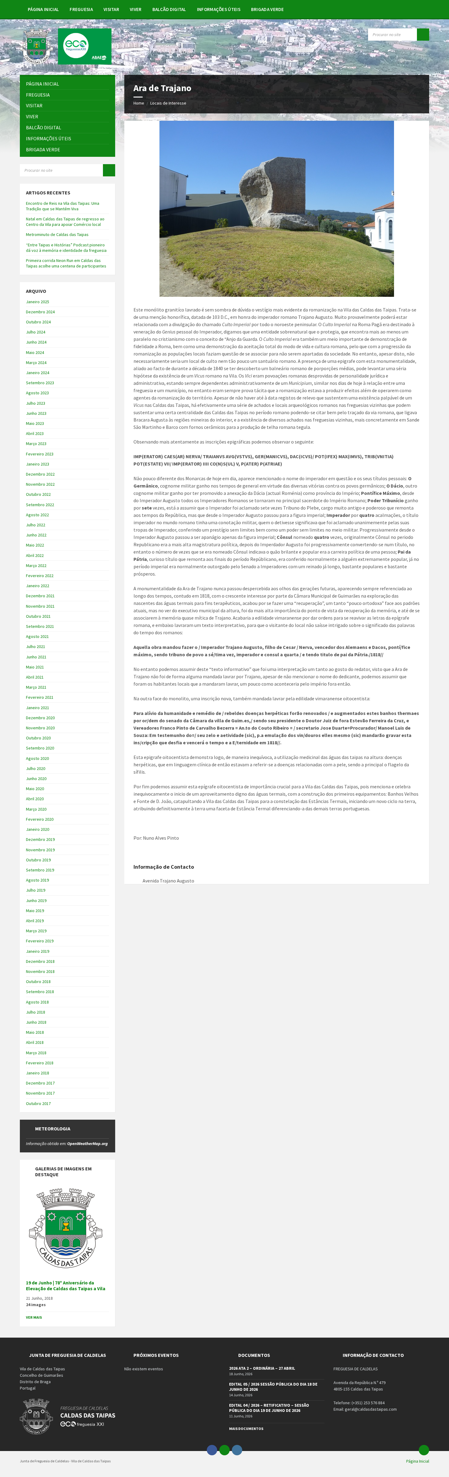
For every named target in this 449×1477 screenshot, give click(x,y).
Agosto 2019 (37, 880)
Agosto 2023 (37, 393)
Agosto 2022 (37, 515)
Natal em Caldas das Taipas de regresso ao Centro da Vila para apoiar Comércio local (65, 221)
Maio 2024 (35, 352)
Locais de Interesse (168, 103)
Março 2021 (36, 687)
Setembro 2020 (40, 748)
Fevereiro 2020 (39, 819)
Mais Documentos (246, 1428)
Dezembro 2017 (40, 1083)
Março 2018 (36, 1052)
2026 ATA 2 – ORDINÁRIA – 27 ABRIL (262, 1368)
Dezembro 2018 (40, 961)
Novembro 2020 (40, 728)
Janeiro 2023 (37, 464)
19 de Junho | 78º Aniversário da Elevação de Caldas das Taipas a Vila (65, 1285)
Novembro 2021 (40, 606)
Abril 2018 (35, 1042)
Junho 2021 (36, 657)
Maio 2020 (35, 788)
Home (138, 103)
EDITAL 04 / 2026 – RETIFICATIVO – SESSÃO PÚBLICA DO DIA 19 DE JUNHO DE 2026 (269, 1407)
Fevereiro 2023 (39, 454)
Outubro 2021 (38, 616)
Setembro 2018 (40, 991)
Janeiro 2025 (37, 301)
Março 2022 (36, 565)
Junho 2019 (36, 900)
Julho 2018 (35, 1012)
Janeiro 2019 (37, 951)
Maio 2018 (35, 1032)
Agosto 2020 (37, 758)
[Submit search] (423, 34)
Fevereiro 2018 (39, 1063)
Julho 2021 (35, 646)
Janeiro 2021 (37, 707)
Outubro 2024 (38, 322)
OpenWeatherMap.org (87, 1143)
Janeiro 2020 (37, 829)
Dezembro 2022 (40, 474)
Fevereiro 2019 (39, 941)
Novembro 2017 (40, 1093)
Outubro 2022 (38, 494)
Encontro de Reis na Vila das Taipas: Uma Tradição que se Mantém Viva (62, 206)
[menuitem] (43, 9)
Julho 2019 (35, 890)
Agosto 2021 (37, 636)
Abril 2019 (35, 920)
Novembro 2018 (40, 971)
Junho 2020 (36, 778)
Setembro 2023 (40, 382)
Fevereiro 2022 (39, 575)
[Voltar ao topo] (424, 1450)
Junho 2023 (36, 413)
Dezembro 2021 (40, 596)
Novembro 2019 (40, 850)
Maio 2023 (35, 423)
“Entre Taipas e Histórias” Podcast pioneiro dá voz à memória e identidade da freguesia (66, 247)
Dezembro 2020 (40, 717)
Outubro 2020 (38, 738)
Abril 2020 (35, 798)
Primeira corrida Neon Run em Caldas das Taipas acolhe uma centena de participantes (66, 263)
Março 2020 (36, 809)
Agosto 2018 (37, 1002)
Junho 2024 (36, 342)
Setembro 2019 (40, 870)
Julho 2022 (35, 525)
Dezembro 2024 (40, 312)
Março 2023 (36, 443)
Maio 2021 (35, 667)
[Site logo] (65, 63)
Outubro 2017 (38, 1103)
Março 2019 (36, 931)
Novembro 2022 (40, 484)
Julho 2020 (35, 768)
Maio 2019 (35, 910)
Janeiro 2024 (37, 372)
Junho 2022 (36, 535)
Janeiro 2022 (37, 585)
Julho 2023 (35, 403)
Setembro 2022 (40, 504)
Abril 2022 (35, 555)
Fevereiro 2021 (39, 697)
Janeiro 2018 (37, 1073)
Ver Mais (34, 1317)
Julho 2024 (35, 332)
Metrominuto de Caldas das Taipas (57, 234)
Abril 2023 (35, 433)
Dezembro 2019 (40, 839)
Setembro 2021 (40, 626)
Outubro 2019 (38, 860)
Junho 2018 (36, 1022)
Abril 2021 (35, 677)
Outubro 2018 (38, 981)
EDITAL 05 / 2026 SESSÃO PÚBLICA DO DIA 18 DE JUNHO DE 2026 (273, 1386)
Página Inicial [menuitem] (417, 1461)
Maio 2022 (35, 545)
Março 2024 (36, 362)
